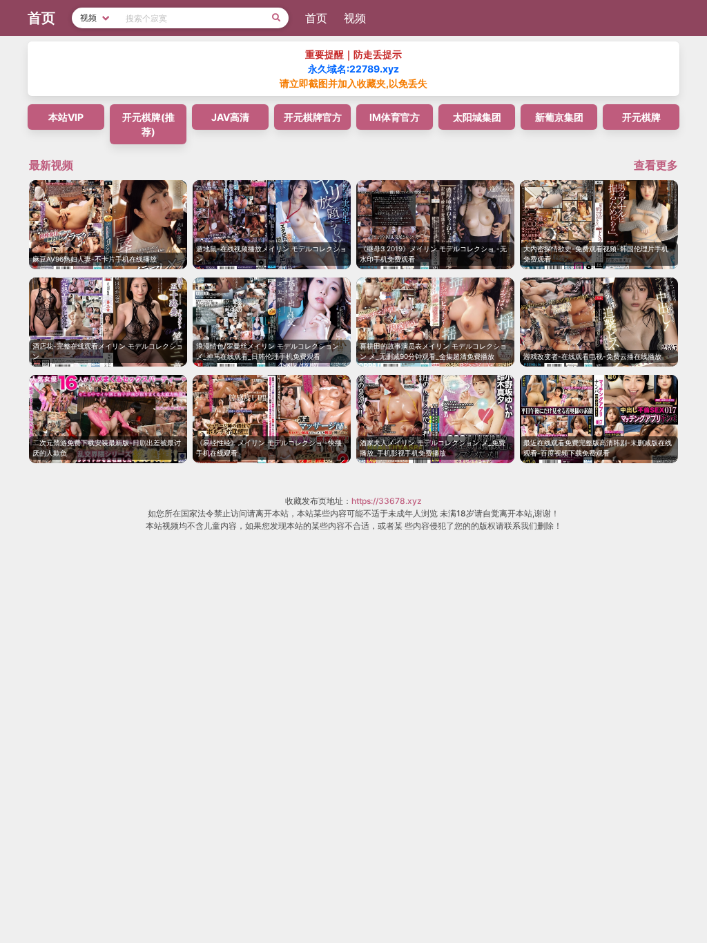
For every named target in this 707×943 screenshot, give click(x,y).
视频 (355, 18)
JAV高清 (230, 117)
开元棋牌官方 (313, 117)
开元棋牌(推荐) (148, 124)
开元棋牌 (641, 117)
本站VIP (66, 117)
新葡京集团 (559, 117)
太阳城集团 (477, 117)
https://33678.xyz (386, 501)
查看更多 (656, 165)
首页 (316, 18)
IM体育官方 (394, 117)
